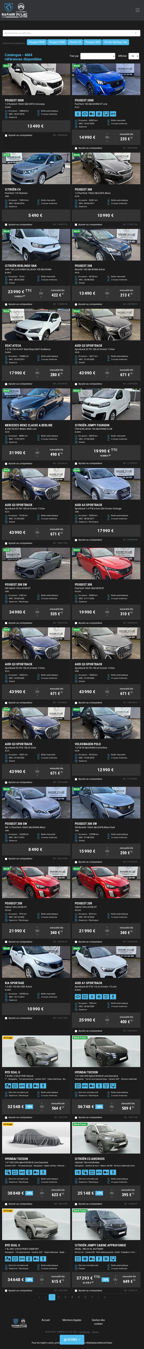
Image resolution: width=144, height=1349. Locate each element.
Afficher (122, 56)
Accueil (46, 1320)
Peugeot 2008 (57, 42)
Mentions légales (72, 1320)
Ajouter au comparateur (20, 135)
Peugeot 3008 (37, 42)
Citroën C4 (75, 42)
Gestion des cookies (98, 1322)
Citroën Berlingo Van (115, 42)
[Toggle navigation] (138, 10)
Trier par (74, 56)
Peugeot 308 (93, 42)
